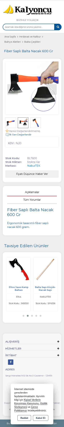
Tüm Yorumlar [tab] (32, 199)
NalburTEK (33, 165)
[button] (51, 89)
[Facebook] (10, 362)
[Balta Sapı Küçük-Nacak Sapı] (45, 269)
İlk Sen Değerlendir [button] (20, 134)
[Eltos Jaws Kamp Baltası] (18, 269)
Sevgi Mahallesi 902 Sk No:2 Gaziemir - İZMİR (28, 375)
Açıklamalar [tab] (32, 192)
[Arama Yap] (57, 27)
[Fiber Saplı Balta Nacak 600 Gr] (32, 88)
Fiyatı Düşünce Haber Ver (32, 174)
